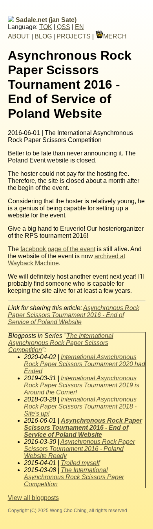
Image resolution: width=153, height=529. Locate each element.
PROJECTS (73, 36)
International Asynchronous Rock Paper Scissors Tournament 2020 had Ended (84, 364)
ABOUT (19, 36)
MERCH (115, 36)
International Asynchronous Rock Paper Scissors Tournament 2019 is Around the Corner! (81, 385)
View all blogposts (33, 497)
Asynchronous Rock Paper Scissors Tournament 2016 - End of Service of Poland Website (73, 315)
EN (79, 27)
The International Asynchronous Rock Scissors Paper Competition (74, 477)
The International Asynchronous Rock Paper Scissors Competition (60, 342)
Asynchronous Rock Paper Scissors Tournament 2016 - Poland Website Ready (79, 448)
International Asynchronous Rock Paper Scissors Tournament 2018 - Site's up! (80, 406)
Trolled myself (80, 463)
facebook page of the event (57, 249)
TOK (45, 27)
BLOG (43, 36)
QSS (63, 27)
